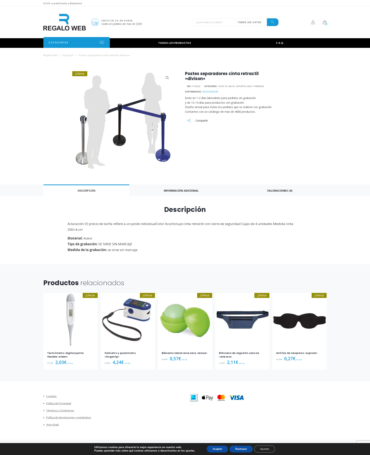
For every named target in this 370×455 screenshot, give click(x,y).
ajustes (190, 450)
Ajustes (264, 449)
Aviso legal (52, 424)
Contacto (51, 396)
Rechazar (241, 449)
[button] (167, 77)
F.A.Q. (280, 43)
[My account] (313, 22)
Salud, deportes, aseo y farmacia (246, 86)
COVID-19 (222, 86)
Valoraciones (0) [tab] (279, 190)
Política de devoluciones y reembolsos (68, 417)
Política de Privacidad (58, 403)
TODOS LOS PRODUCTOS (174, 43)
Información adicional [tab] (181, 190)
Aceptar (217, 449)
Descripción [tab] (86, 190)
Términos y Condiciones (60, 410)
